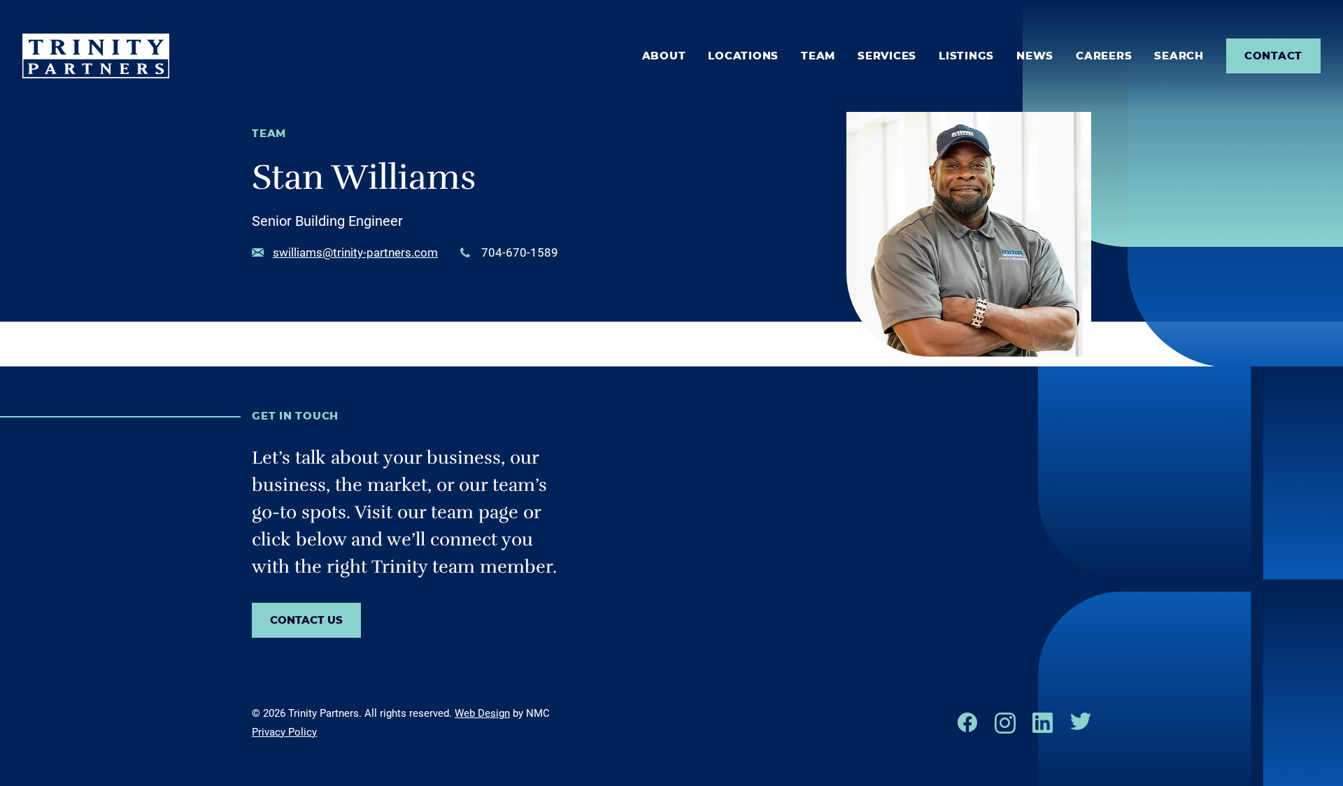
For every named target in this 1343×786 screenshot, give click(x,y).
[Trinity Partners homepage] (95, 56)
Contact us (306, 620)
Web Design (482, 713)
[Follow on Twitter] (1080, 721)
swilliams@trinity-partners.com (355, 252)
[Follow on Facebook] (967, 722)
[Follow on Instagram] (1005, 723)
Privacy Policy (284, 732)
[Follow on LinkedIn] (1042, 723)
